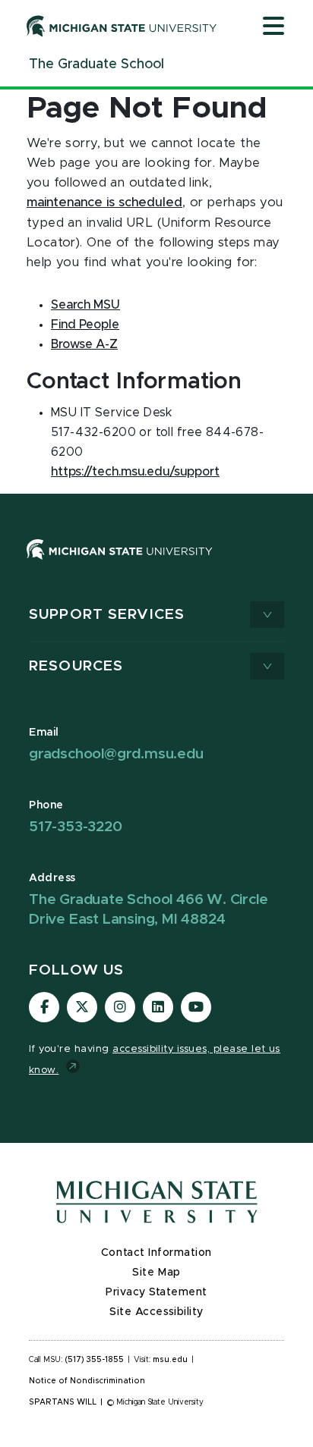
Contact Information (156, 1253)
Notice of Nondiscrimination (87, 1381)
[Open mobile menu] (273, 27)
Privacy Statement (156, 1292)
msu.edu (170, 1360)
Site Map (156, 1272)
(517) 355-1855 (95, 1360)
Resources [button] (76, 666)
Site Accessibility (156, 1312)
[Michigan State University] (122, 26)
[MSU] (120, 564)
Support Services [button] (107, 614)
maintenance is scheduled (104, 202)
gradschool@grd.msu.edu (116, 754)
